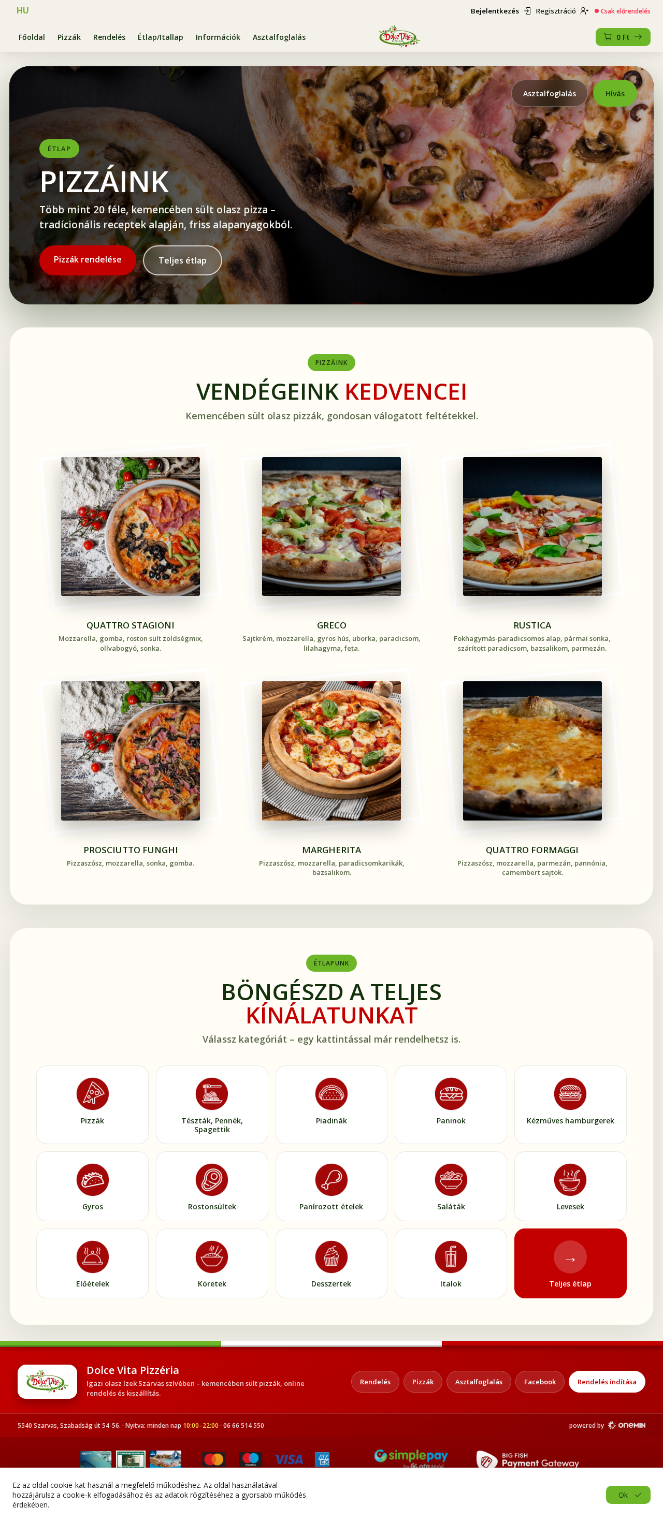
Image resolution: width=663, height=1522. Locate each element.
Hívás (615, 93)
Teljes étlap (182, 260)
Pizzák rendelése (88, 259)
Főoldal (32, 37)
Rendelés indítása (607, 1381)
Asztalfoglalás (279, 37)
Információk (218, 37)
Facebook (540, 1381)
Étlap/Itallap (160, 37)
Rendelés (109, 37)
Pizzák (69, 37)
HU (23, 10)
